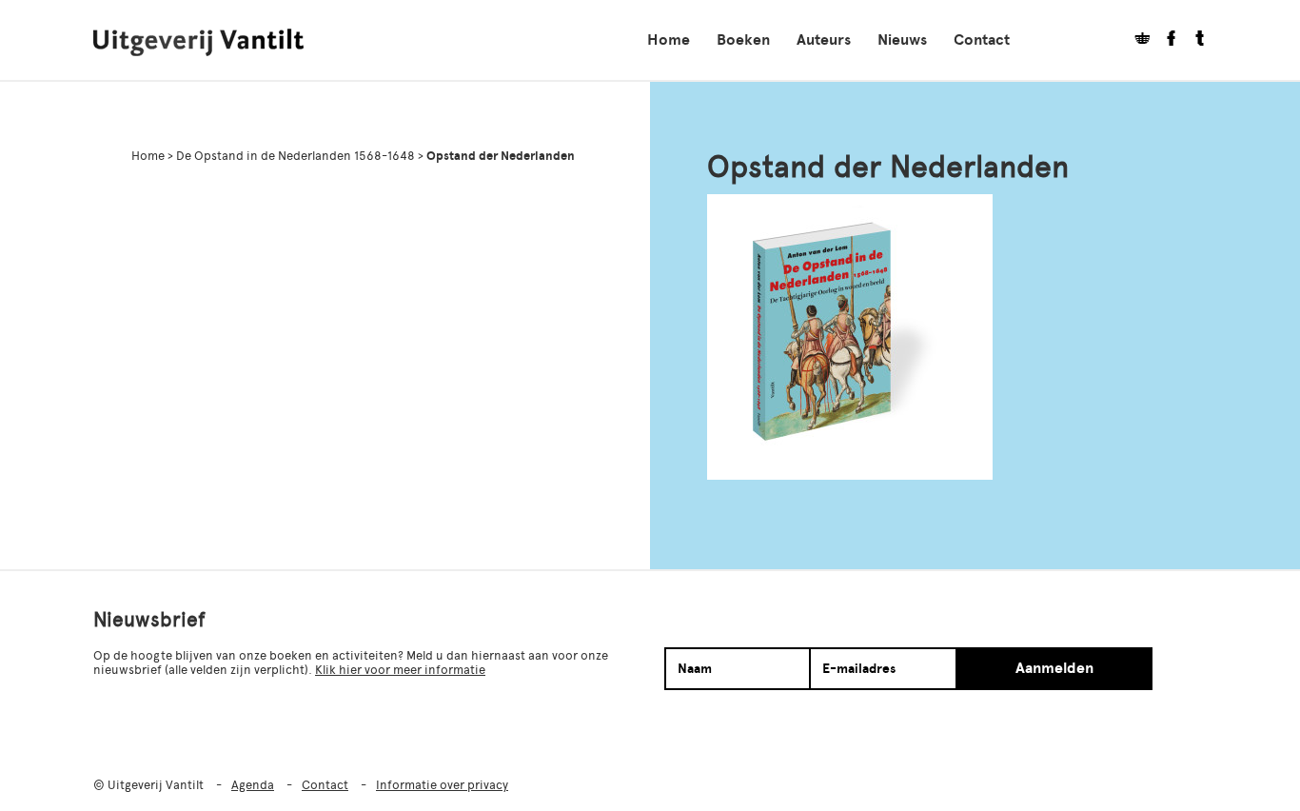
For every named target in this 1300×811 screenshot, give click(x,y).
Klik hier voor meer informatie (400, 670)
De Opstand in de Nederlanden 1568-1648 (295, 155)
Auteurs (824, 39)
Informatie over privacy (442, 785)
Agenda (252, 785)
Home (668, 39)
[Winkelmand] (1135, 40)
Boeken (743, 39)
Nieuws (902, 39)
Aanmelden (1054, 668)
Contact (982, 39)
